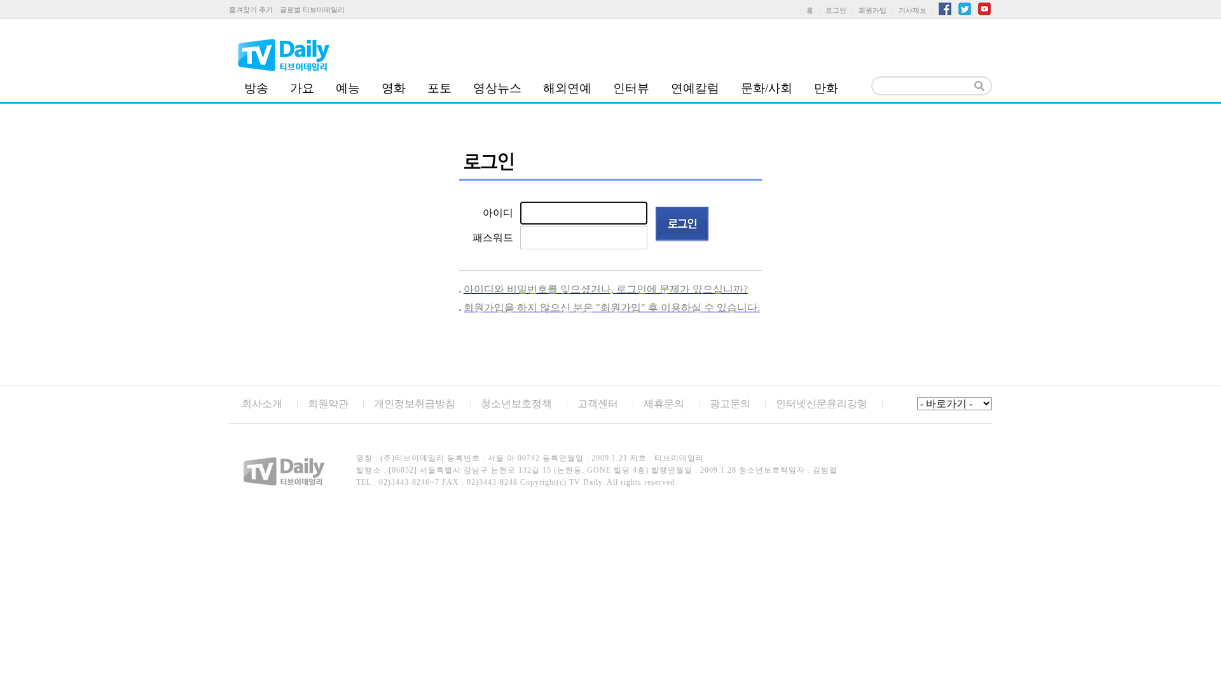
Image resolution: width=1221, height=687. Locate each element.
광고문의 (730, 403)
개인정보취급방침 (414, 403)
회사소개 (262, 403)
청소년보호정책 (516, 403)
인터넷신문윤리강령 (821, 403)
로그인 (835, 10)
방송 (256, 88)
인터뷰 (631, 88)
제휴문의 (664, 403)
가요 (302, 88)
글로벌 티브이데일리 (312, 9)
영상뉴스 (497, 88)
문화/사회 (766, 88)
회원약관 (328, 403)
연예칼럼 (695, 88)
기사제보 (913, 10)
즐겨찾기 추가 (251, 9)
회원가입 (872, 10)
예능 (348, 88)
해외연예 (567, 88)
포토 (439, 88)
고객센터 (597, 403)
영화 (394, 88)
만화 (826, 88)
